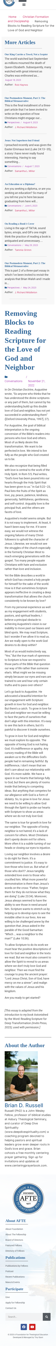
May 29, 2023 (31, 245)
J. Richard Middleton (26, 127)
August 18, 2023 (13, 80)
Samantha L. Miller (25, 171)
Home (12, 16)
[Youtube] (32, 1327)
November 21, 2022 (36, 383)
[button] (23, 4)
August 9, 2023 (30, 122)
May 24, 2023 (29, 287)
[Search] (47, 1317)
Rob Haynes (21, 84)
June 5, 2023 (31, 205)
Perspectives (13, 122)
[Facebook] (24, 1327)
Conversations (14, 166)
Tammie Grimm (23, 249)
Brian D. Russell (24, 1105)
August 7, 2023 (32, 166)
